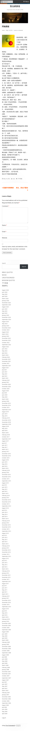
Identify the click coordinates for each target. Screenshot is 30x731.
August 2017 (5, 441)
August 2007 (5, 680)
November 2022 (6, 340)
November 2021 (6, 361)
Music (4, 275)
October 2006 (5, 701)
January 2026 (5, 300)
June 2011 (4, 588)
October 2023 (5, 330)
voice (3, 30)
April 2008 (4, 663)
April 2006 (4, 713)
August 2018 (5, 426)
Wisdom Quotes (8, 280)
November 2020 (6, 386)
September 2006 (6, 703)
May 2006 (4, 711)
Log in (4, 718)
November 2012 (6, 552)
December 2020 (6, 384)
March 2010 (5, 617)
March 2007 (5, 690)
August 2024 (5, 321)
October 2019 (5, 407)
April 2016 (4, 466)
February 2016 (6, 470)
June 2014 (4, 512)
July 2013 (4, 535)
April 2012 (4, 567)
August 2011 (5, 583)
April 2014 (4, 516)
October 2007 (5, 676)
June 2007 (4, 684)
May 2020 (4, 397)
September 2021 (6, 365)
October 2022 (5, 342)
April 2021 (4, 376)
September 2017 (6, 439)
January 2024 (5, 326)
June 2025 (4, 309)
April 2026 (4, 296)
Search (4, 263)
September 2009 (6, 629)
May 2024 (4, 323)
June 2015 (4, 487)
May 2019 (4, 416)
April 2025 (4, 313)
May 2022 (4, 351)
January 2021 (5, 382)
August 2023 (5, 332)
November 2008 (6, 648)
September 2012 (6, 556)
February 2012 (6, 571)
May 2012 (4, 564)
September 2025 (6, 305)
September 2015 (6, 481)
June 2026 (4, 292)
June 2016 (4, 462)
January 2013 (5, 548)
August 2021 (5, 367)
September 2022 (6, 344)
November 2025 (6, 302)
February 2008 (6, 667)
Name (4, 225)
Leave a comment (18, 30)
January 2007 (5, 694)
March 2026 (5, 298)
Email (4, 231)
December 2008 (6, 646)
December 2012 (6, 550)
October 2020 (5, 388)
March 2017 (5, 449)
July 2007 (4, 682)
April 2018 (4, 430)
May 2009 (4, 636)
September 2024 (6, 319)
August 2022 (5, 346)
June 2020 (4, 395)
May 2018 (4, 428)
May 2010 (4, 613)
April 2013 (4, 541)
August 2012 (5, 558)
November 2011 (6, 577)
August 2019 (5, 411)
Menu (27, 1)
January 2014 (5, 523)
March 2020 (5, 399)
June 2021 (4, 372)
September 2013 (6, 531)
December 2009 (6, 623)
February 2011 (6, 596)
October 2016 (5, 458)
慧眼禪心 (5, 286)
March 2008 (5, 665)
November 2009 (6, 625)
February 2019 (6, 418)
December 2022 (6, 338)
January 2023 (5, 336)
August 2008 (5, 655)
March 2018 (5, 432)
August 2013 (5, 533)
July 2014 (4, 510)
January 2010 (5, 621)
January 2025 (5, 315)
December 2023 (6, 328)
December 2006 (6, 697)
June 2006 (4, 709)
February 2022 (6, 357)
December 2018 (6, 420)
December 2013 (6, 525)
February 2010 (6, 619)
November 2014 (6, 502)
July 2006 (4, 707)
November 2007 (6, 673)
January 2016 (5, 472)
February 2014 (6, 521)
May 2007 (4, 686)
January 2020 (5, 401)
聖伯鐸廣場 (15, 6)
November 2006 (6, 699)
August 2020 (5, 391)
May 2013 (4, 539)
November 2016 (6, 456)
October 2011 (5, 579)
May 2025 (4, 311)
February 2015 (6, 495)
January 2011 (5, 598)
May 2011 (4, 590)
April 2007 (4, 688)
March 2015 (5, 493)
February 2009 (6, 642)
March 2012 (5, 569)
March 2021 (5, 378)
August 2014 (5, 508)
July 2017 (4, 443)
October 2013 (5, 529)
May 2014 (4, 514)
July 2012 (4, 560)
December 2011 (6, 575)
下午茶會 (20, 178)
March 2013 (5, 544)
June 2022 (4, 349)
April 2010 (4, 615)
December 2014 (6, 500)
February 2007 (6, 692)
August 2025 (5, 307)
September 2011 (6, 581)
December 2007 (6, 671)
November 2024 (6, 317)
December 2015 (6, 474)
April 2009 (4, 638)
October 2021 (5, 363)
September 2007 (6, 678)
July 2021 (4, 370)
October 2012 (5, 554)
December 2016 (6, 453)
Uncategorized (8, 278)
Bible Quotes (7, 272)
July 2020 (4, 393)
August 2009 (5, 632)
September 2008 (6, 653)
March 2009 (5, 640)
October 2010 (5, 604)
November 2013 (6, 527)
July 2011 (4, 585)
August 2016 (5, 460)
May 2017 (4, 447)
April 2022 (4, 353)
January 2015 (5, 497)
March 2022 (5, 355)
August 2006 (5, 705)
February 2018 (6, 435)
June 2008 (4, 659)
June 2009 (4, 634)
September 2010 (6, 606)
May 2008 (4, 661)
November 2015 (6, 476)
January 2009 (5, 644)
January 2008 (5, 669)
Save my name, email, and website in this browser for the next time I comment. (14, 248)
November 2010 (6, 602)
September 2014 (6, 506)
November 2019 (6, 405)
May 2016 (4, 464)
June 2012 (4, 562)
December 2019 (6, 403)
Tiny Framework (10, 725)
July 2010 (4, 611)
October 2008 (5, 650)
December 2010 (6, 600)
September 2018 (6, 424)
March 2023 (5, 334)
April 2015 (4, 491)
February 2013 (6, 546)
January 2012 (5, 573)
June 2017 (4, 445)
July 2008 (4, 657)
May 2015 (4, 489)
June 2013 (4, 537)
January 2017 (5, 451)
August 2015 (5, 483)
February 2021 (6, 380)
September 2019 (6, 409)
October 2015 (5, 479)
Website (4, 238)
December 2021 (6, 359)
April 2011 (4, 592)
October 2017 (5, 437)
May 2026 (4, 294)
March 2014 (5, 518)
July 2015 (4, 485)
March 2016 (5, 468)
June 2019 (4, 414)
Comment (5, 206)
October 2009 (5, 627)
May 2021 (4, 374)
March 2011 (5, 594)
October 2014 (5, 504)
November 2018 (6, 422)
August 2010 (5, 608)
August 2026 (5, 290)
